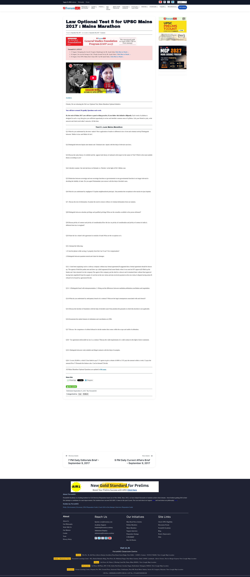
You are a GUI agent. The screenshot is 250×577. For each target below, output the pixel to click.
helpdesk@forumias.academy (104, 527)
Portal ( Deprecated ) (164, 534)
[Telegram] (106, 538)
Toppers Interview (132, 531)
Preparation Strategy (132, 534)
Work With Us (67, 527)
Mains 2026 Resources (116, 7)
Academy (73, 2)
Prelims (101, 6)
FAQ (159, 537)
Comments (102, 32)
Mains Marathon (131, 528)
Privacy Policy (67, 539)
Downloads (153, 6)
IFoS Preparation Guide (90, 507)
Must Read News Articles (134, 522)
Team (64, 536)
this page (103, 369)
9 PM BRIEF (130, 537)
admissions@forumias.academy (104, 533)
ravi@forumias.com (106, 522)
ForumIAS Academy (164, 528)
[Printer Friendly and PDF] (71, 386)
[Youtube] (109, 538)
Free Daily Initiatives (125, 7)
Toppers (162, 6)
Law (80, 394)
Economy (79, 507)
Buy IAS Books (108, 8)
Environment (71, 507)
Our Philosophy (68, 524)
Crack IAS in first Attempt (107, 507)
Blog (159, 531)
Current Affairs (93, 7)
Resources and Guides (84, 7)
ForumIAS (92, 391)
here (153, 500)
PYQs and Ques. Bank (135, 7)
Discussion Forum (163, 525)
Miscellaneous (172, 6)
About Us (66, 521)
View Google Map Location (165, 555)
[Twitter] (99, 538)
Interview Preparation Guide (124, 507)
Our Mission (67, 530)
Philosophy (81, 2)
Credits (65, 533)
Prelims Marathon (131, 525)
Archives (69, 98)
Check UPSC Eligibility (165, 522)
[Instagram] (102, 538)
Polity (65, 507)
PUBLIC (85, 394)
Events (87, 2)
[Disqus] (109, 423)
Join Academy (182, 7)
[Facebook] (96, 538)
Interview (143, 6)
